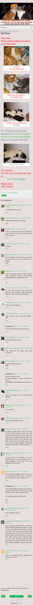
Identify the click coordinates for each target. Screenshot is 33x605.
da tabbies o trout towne (13, 521)
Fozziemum (8, 471)
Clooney (8, 229)
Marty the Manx (10, 361)
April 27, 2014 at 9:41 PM (20, 429)
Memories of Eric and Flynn (13, 405)
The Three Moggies (16, 179)
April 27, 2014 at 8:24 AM (22, 287)
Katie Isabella (9, 337)
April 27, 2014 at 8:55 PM (22, 418)
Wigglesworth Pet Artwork (13, 453)
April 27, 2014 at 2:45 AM (24, 254)
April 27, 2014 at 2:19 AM (23, 218)
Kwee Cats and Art (11, 254)
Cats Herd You (9, 287)
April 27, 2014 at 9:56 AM (20, 326)
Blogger (20, 603)
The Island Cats (10, 302)
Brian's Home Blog (11, 348)
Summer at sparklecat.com (13, 205)
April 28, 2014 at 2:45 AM (20, 486)
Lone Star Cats (10, 243)
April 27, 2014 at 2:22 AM (18, 229)
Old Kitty (8, 271)
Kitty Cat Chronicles (11, 550)
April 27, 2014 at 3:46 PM (20, 374)
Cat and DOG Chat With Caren (14, 508)
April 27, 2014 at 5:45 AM (18, 271)
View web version (16, 600)
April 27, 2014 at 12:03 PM (22, 337)
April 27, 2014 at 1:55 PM (22, 361)
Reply (7, 212)
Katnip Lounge (10, 418)
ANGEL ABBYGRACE (11, 390)
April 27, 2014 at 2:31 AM (22, 243)
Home (16, 596)
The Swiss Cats (10, 313)
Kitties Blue (9, 429)
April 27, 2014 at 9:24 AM (22, 313)
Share (4, 195)
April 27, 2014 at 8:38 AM (23, 302)
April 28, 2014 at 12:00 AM (20, 471)
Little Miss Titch (10, 218)
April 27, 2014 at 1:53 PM (24, 348)
